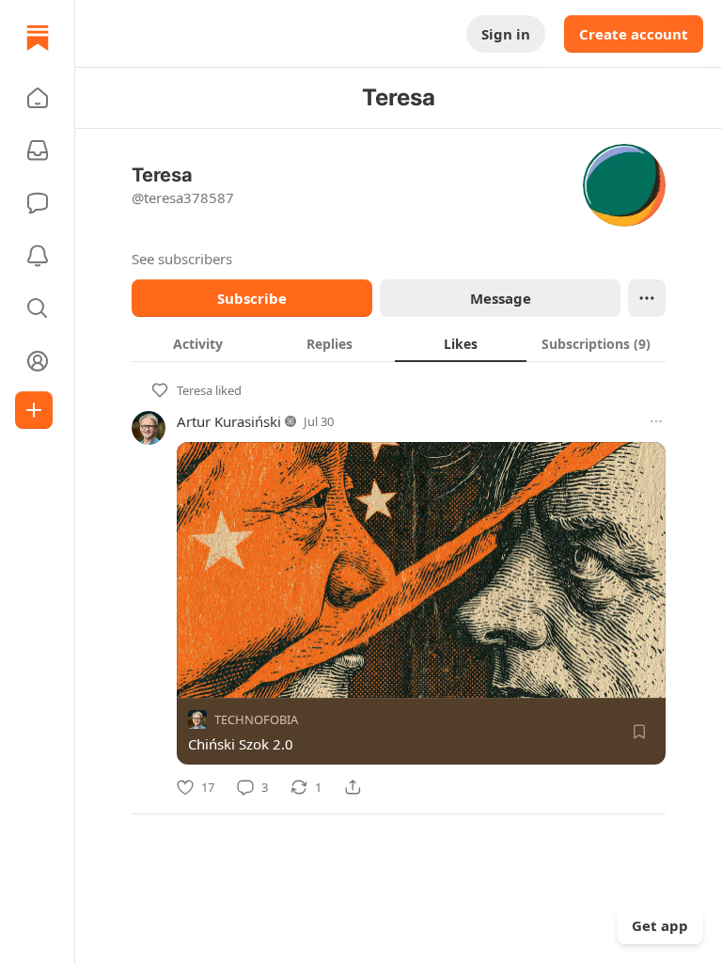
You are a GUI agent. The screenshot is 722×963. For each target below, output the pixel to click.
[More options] (656, 421)
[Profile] (37, 361)
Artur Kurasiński (229, 421)
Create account (633, 33)
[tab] (197, 343)
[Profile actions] (647, 298)
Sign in (505, 33)
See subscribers (182, 258)
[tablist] (399, 343)
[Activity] (37, 255)
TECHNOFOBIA (256, 719)
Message (500, 298)
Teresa (194, 390)
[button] (37, 97)
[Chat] (37, 203)
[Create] (34, 410)
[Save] (639, 732)
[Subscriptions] (37, 150)
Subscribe (252, 298)
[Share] (353, 787)
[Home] (37, 37)
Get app (660, 925)
